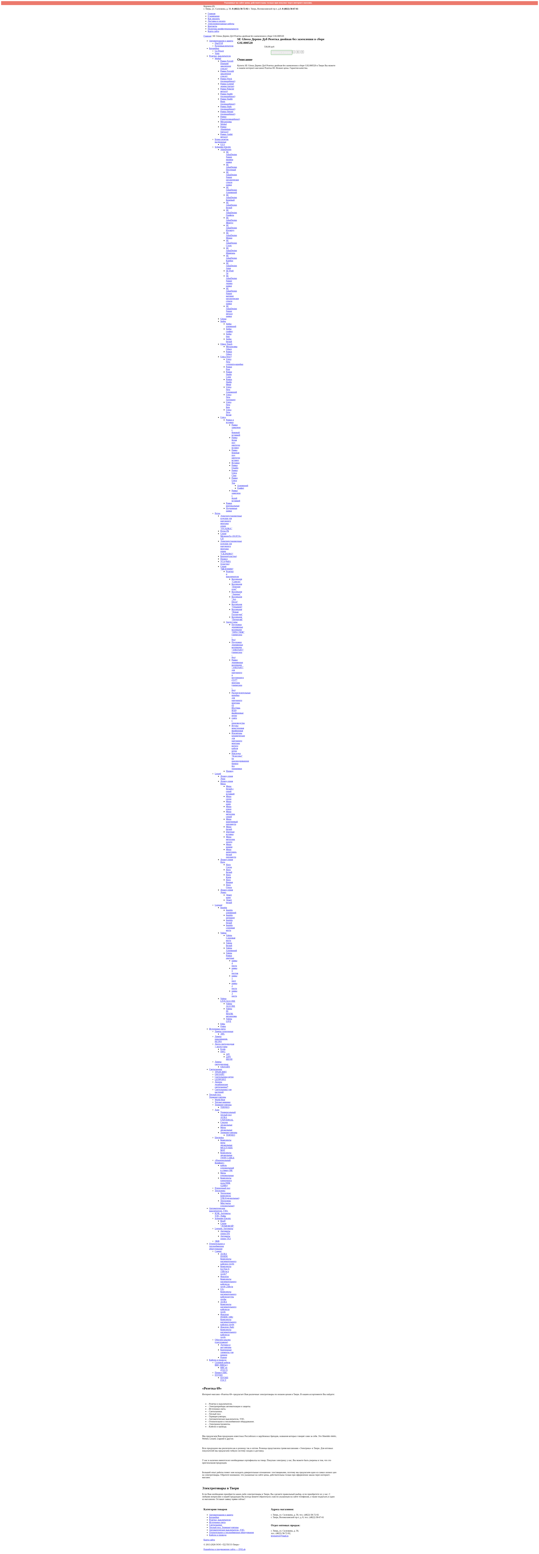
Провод (224, 559)
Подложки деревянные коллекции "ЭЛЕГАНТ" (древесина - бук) (238, 650)
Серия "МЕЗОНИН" (227, 567)
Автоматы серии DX (225, 1232)
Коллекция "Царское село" (237, 586)
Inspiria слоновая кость (230, 928)
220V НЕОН (229, 1057)
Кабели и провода (217, 1360)
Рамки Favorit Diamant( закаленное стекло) (226, 65)
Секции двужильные (226, 1123)
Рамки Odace (229, 352)
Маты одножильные (227, 1174)
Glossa (223, 319)
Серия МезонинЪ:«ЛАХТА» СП (230, 536)
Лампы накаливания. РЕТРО (221, 1039)
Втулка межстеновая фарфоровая (238, 728)
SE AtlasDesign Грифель (231, 212)
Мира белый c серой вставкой (230, 790)
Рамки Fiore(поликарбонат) (230, 117)
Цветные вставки (230, 833)
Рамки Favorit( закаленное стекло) (227, 73)
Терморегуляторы (223, 1104)
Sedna (223, 321)
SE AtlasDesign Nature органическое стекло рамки (232, 178)
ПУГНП (219, 1375)
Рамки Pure (229, 368)
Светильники (215, 1069)
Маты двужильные (226, 1128)
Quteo (223, 1026)
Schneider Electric (223, 147)
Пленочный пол (222, 1188)
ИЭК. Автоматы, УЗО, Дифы (223, 1214)
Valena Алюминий (231, 949)
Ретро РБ (224, 531)
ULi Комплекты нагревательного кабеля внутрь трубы (228, 1294)
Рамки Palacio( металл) (227, 90)
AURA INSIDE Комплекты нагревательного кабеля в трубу (228, 1259)
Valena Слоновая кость (230, 938)
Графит (240, 488)
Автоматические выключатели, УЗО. (218, 1209)
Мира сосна (228, 797)
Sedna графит (229, 330)
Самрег (218, 1251)
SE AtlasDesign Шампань (231, 250)
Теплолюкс (220, 1190)
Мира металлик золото (230, 839)
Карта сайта (213, 31)
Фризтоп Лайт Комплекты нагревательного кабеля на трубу (228, 1332)
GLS (222, 144)
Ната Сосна (229, 865)
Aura (217, 1110)
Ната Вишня (229, 881)
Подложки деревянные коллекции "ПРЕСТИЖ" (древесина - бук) (238, 632)
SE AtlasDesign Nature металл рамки (231, 311)
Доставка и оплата (216, 21)
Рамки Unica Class (235, 473)
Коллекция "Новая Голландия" (237, 612)
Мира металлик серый (230, 814)
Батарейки (214, 48)
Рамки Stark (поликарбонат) (227, 107)
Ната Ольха (229, 886)
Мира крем (228, 802)
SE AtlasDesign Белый (231, 205)
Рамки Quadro (235, 466)
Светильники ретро (224, 1077)
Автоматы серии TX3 (225, 1237)
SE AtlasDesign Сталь (231, 243)
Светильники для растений (223, 1090)
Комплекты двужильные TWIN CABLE (227, 1155)
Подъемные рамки (231, 509)
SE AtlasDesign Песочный (231, 167)
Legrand (218, 905)
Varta (217, 53)
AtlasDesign (225, 149)
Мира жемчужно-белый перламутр (231, 853)
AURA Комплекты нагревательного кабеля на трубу (228, 1307)
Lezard (218, 773)
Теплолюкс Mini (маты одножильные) (227, 1203)
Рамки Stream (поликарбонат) (227, 112)
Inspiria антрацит (230, 916)
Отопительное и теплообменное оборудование (217, 1246)
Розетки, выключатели (220, 56)
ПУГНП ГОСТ (224, 1378)
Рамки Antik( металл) (226, 135)
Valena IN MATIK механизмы (231, 1012)
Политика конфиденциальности (223, 29)
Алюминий (242, 485)
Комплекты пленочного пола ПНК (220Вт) (226, 1182)
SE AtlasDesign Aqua (231, 265)
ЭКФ (217, 1241)
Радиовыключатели (224, 46)
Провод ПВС (221, 1372)
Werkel (218, 58)
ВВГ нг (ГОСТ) (224, 1368)
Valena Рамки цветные (230, 955)
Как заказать (214, 18)
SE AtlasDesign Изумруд (231, 228)
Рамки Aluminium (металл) (225, 129)
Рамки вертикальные (232, 504)
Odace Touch (226, 344)
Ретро (217, 513)
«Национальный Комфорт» (223, 1161)
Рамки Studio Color (229, 374)
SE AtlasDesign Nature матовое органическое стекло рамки (232, 296)
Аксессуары (231, 622)
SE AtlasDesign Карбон (231, 258)
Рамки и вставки (230, 421)
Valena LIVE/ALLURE (227, 999)
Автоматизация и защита (221, 41)
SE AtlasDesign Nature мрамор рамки (231, 157)
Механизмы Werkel (226, 122)
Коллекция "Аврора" (237, 592)
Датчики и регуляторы (225, 1346)
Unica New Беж (228, 404)
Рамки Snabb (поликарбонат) (227, 95)
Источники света (217, 1029)
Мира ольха (228, 807)
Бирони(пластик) (228, 556)
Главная (211, 13)
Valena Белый (229, 944)
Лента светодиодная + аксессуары (224, 1045)
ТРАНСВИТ (221, 1072)
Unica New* (226, 356)
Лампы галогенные (224, 1031)
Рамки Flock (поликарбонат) (227, 79)
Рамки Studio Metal (229, 382)
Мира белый (229, 828)
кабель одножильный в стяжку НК (227, 1168)
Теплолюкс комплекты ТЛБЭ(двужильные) (229, 1195)
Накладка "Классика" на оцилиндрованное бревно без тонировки (240, 761)
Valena (223, 933)
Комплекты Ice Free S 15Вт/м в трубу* (225, 1270)
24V (228, 1054)
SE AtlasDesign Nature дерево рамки (231, 281)
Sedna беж (228, 335)
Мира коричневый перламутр (232, 821)
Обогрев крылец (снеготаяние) (223, 1340)
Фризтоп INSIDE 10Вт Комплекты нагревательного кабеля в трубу (228, 1319)
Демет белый (229, 901)
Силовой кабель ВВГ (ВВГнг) (222, 1363)
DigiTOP (219, 43)
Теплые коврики (222, 1102)
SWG (222, 1051)
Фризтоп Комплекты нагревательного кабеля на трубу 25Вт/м (228, 1281)
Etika (222, 1024)
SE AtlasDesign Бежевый (231, 197)
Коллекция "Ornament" (237, 605)
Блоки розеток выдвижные (222, 140)
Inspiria (223, 907)
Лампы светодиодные (221, 1063)
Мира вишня (229, 845)
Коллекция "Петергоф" (237, 618)
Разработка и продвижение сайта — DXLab (224, 1549)
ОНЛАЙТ (225, 1067)
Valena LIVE (229, 1020)
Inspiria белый (229, 921)
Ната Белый (229, 870)
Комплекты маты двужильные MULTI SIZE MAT (226, 1145)
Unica (223, 417)
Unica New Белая (228, 412)
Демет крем (229, 896)
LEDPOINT (220, 1079)
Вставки (236, 463)
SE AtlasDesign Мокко (231, 235)
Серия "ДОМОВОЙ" (227, 1224)
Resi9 (222, 1221)
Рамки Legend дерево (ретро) (227, 85)
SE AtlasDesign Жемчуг (231, 220)
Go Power (219, 51)
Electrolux (219, 1137)
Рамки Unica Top (235, 480)
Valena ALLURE (230, 1004)
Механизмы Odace (231, 347)
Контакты (212, 26)
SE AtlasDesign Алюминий (231, 190)
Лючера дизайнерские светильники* (221, 1084)
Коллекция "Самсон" (237, 580)
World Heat (220, 1099)
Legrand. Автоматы (224, 1228)
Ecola (222, 1049)
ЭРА (222, 1034)
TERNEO (224, 1107)
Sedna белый (229, 340)
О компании (214, 16)
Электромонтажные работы (221, 23)
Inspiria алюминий (231, 911)
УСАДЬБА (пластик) (225, 562)
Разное (223, 1357)
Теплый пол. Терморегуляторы (217, 1095)
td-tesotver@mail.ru (279, 1536)
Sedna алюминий (231, 325)
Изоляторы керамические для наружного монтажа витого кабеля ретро (238, 742)
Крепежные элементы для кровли (226, 1352)
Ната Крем (228, 876)
